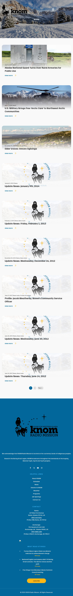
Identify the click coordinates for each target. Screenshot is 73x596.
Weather (36, 491)
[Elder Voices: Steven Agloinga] (36, 137)
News (14, 65)
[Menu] (53, 9)
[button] (30, 467)
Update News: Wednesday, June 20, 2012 (27, 338)
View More (9, 75)
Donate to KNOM (36, 487)
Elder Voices (19, 146)
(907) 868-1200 (36, 532)
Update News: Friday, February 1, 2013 (25, 223)
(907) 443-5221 (36, 517)
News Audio (22, 220)
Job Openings (36, 497)
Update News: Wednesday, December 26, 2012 (30, 260)
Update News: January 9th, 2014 (22, 186)
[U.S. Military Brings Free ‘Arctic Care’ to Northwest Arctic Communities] (36, 97)
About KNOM (36, 478)
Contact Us (36, 500)
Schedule (36, 481)
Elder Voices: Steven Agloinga (21, 148)
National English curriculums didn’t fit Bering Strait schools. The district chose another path (37, 561)
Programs (36, 494)
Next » (40, 388)
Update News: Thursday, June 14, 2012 (25, 376)
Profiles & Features (25, 295)
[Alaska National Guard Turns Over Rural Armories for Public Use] (36, 56)
